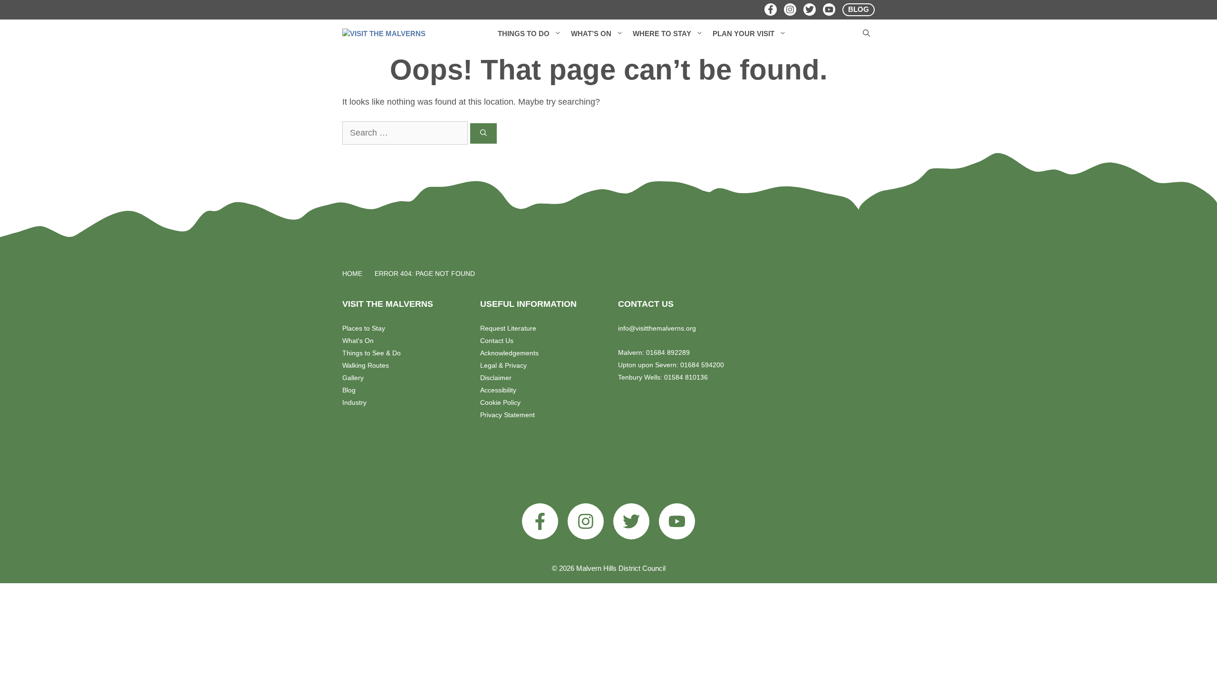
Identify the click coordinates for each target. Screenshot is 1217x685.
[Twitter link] (631, 521)
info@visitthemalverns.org (657, 328)
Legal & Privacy (503, 365)
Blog (349, 390)
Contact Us (496, 340)
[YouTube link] (677, 521)
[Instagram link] (586, 521)
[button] (558, 34)
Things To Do (524, 33)
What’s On (591, 33)
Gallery (353, 378)
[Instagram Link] (790, 9)
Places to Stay (363, 328)
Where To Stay (662, 33)
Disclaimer (496, 378)
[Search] (483, 133)
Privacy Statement (507, 415)
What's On (358, 340)
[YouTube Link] (829, 9)
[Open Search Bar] (866, 34)
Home (352, 273)
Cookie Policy (500, 402)
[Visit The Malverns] (383, 34)
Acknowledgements (509, 353)
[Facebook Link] (770, 9)
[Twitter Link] (809, 9)
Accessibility (498, 390)
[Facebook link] (540, 521)
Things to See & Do (371, 353)
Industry (354, 402)
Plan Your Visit (743, 33)
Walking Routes (365, 365)
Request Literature (508, 328)
